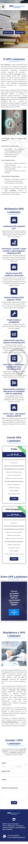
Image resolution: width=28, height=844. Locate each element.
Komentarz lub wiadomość (10, 788)
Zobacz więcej (8, 32)
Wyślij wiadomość (14, 611)
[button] (3, 7)
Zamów (14, 498)
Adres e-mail (6, 771)
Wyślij (14, 802)
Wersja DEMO (20, 32)
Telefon (4, 779)
